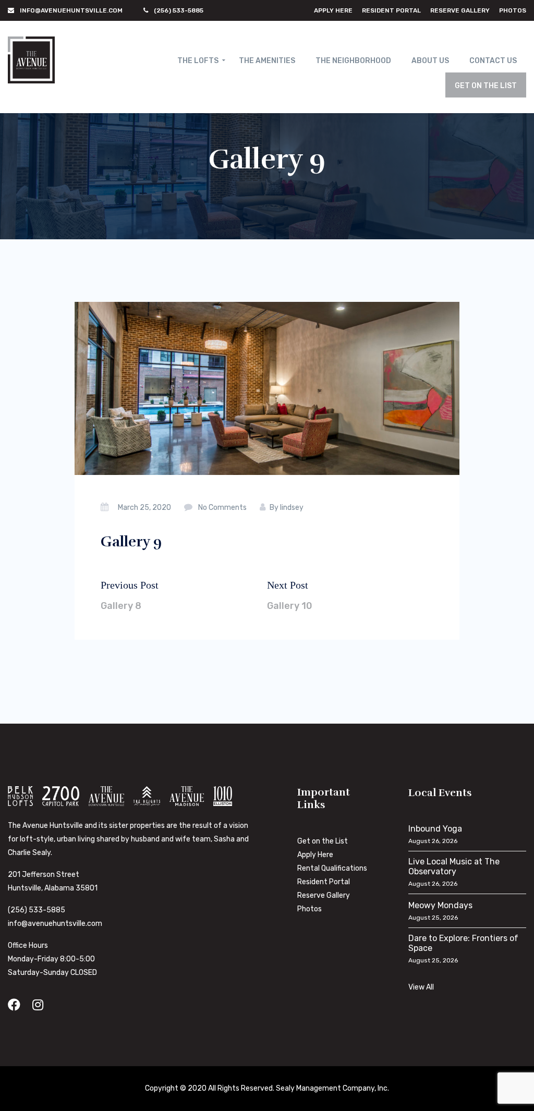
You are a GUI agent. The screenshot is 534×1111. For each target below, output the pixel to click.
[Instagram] (37, 1004)
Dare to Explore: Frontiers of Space (463, 943)
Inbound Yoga (435, 829)
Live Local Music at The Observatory (454, 866)
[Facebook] (14, 1004)
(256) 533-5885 (36, 910)
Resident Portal (391, 10)
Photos (512, 10)
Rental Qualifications (332, 868)
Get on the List (322, 841)
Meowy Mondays (440, 905)
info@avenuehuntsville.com (55, 923)
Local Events (440, 792)
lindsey (292, 507)
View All (421, 987)
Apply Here (333, 10)
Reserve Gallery (460, 10)
